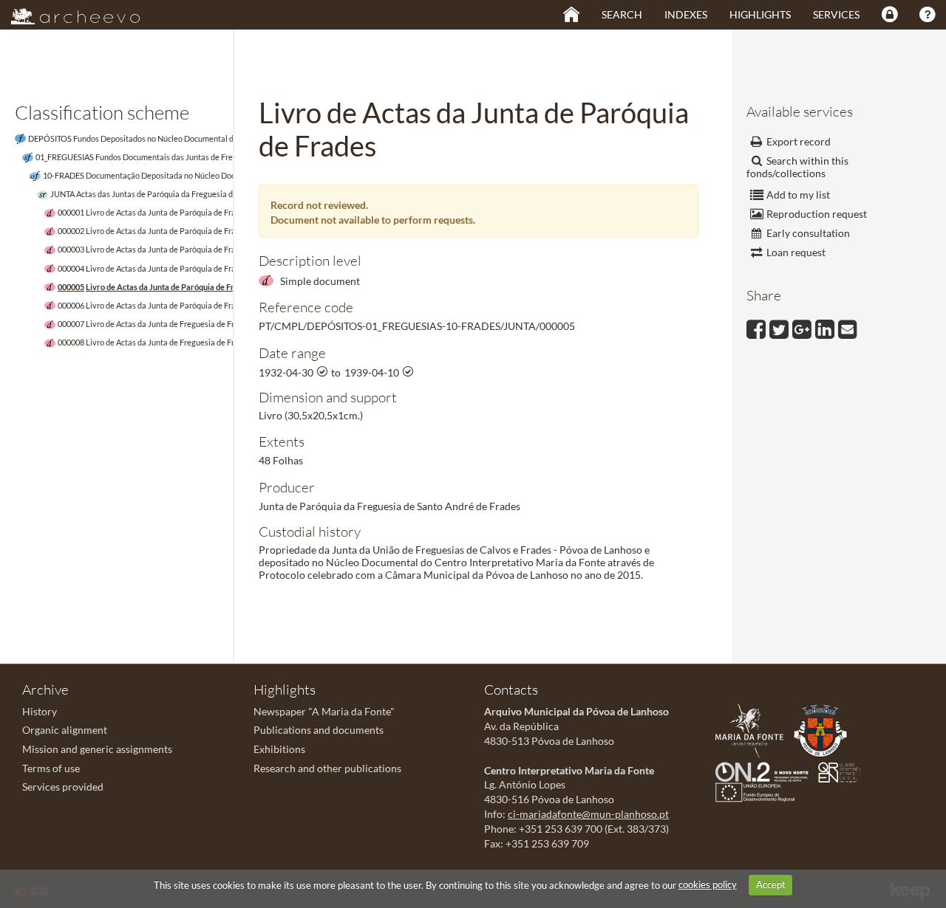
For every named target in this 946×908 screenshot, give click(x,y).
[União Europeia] (758, 791)
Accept (771, 884)
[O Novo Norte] (765, 770)
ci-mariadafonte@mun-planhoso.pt (588, 814)
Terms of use (51, 768)
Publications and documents (318, 729)
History (39, 711)
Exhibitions (279, 749)
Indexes (685, 14)
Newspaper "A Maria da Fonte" (324, 711)
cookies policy (707, 884)
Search (622, 14)
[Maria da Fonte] (753, 729)
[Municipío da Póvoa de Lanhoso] (824, 729)
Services (836, 14)
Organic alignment (64, 729)
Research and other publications (327, 768)
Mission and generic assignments (97, 749)
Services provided (62, 786)
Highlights (760, 14)
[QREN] (843, 770)
